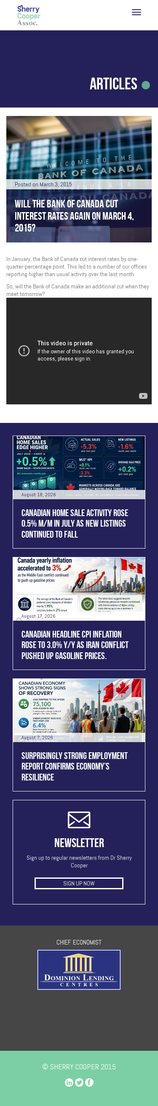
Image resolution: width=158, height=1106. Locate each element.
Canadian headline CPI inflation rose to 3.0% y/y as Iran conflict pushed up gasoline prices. (75, 645)
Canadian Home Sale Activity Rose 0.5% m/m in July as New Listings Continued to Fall (74, 523)
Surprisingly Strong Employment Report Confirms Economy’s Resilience (74, 766)
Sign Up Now (79, 883)
